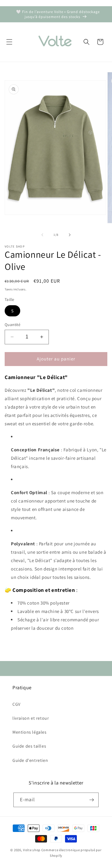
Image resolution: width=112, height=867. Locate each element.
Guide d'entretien (30, 760)
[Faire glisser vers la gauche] (42, 235)
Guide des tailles (29, 746)
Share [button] (17, 647)
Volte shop (31, 850)
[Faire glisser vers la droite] (70, 235)
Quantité (12, 324)
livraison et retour (30, 718)
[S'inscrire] (91, 800)
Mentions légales (29, 732)
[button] (9, 42)
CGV (16, 704)
